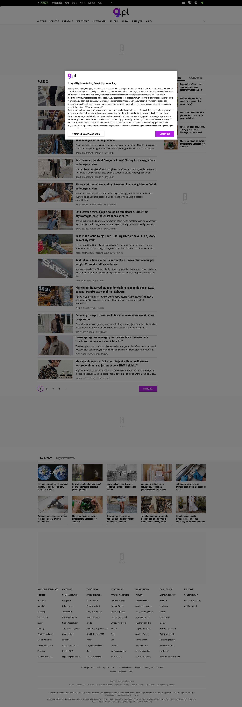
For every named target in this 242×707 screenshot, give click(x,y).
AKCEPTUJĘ (165, 134)
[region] (121, 105)
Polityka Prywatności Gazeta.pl (151, 126)
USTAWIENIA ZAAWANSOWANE (86, 134)
